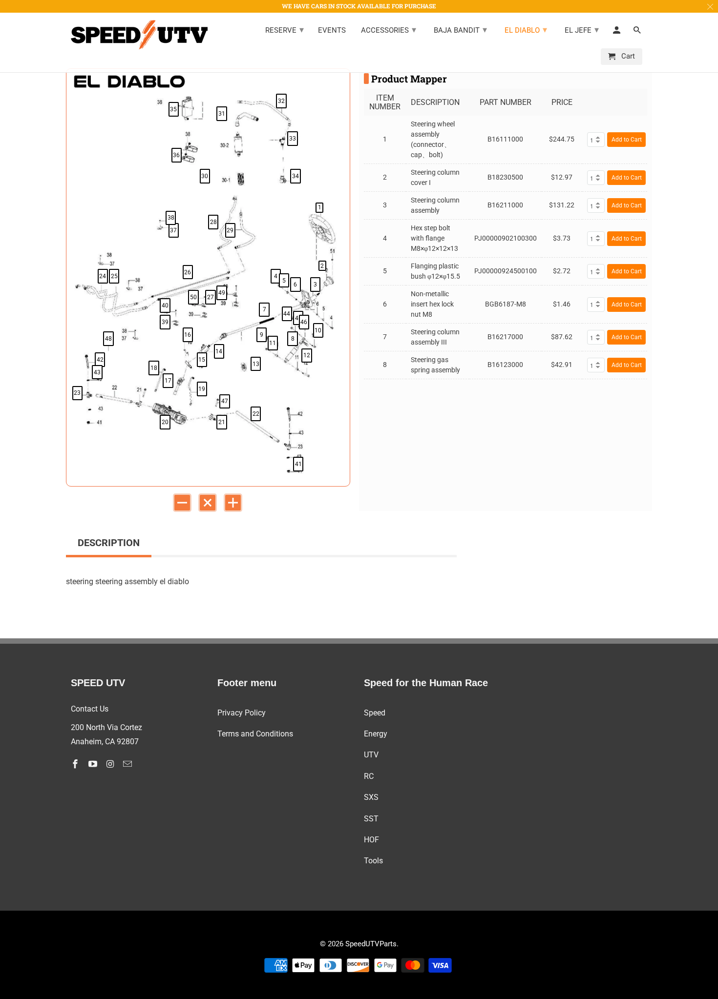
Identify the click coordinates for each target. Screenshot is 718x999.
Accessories (388, 29)
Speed (374, 712)
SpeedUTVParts (371, 943)
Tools (373, 860)
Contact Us (89, 709)
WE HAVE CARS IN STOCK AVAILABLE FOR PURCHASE (359, 6)
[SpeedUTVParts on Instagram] (111, 764)
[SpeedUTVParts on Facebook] (76, 764)
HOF (371, 839)
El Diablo (526, 29)
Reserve (284, 29)
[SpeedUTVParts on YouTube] (93, 764)
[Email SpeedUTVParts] (128, 764)
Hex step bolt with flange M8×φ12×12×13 (434, 238)
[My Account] (617, 32)
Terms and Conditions (255, 733)
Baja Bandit (460, 29)
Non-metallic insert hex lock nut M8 (432, 304)
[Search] (638, 32)
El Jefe (582, 29)
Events (332, 30)
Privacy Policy (241, 712)
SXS (371, 797)
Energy (375, 733)
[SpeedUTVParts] (139, 34)
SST (371, 818)
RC (369, 776)
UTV (371, 754)
